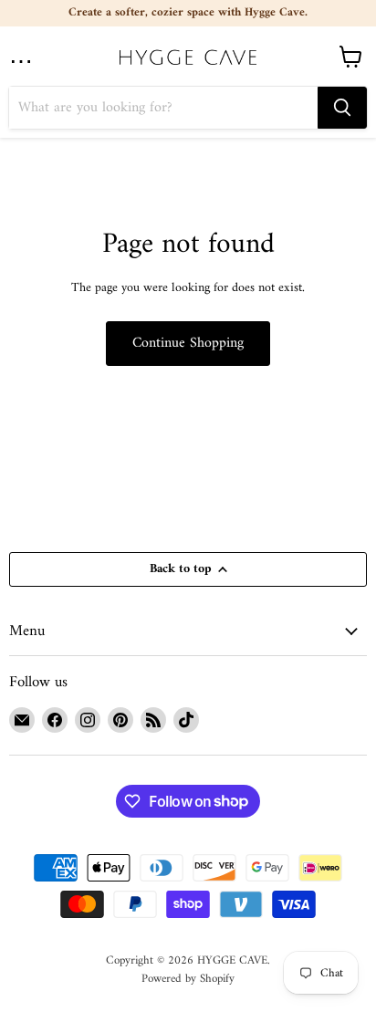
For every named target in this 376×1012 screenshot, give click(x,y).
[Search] (342, 108)
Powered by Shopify (188, 978)
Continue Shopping (188, 343)
